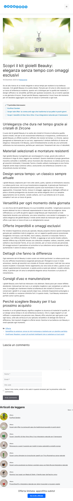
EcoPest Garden (15, 417)
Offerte (8, 328)
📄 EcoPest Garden (12, 108)
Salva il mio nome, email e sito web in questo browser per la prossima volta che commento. (35, 390)
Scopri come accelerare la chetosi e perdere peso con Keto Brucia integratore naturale (39, 465)
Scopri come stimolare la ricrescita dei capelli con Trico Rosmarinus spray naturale (37, 455)
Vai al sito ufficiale (36, 496)
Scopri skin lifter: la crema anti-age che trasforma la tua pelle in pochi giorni (35, 427)
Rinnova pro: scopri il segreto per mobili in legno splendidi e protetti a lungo (35, 446)
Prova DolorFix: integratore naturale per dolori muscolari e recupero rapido (35, 484)
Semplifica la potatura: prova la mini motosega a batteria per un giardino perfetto (36, 331)
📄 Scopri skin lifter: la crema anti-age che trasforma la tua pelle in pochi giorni (35, 112)
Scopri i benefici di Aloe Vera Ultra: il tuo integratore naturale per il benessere (36, 436)
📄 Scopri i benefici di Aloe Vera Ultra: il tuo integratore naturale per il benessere (36, 115)
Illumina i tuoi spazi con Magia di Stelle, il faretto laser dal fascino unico (33, 474)
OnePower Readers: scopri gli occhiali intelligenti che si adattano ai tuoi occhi (34, 334)
